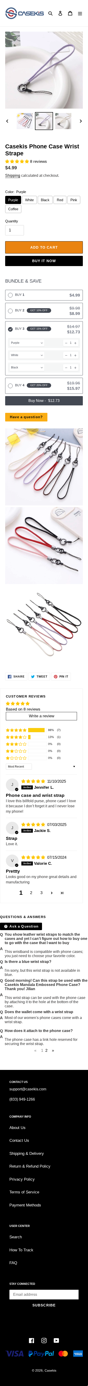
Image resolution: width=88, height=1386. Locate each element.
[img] (33, 781)
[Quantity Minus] (66, 343)
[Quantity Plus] (75, 343)
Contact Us (19, 1140)
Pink (73, 200)
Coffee (13, 209)
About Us (17, 1127)
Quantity (11, 221)
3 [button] (41, 893)
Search (15, 1237)
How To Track (21, 1250)
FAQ (13, 1263)
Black (45, 200)
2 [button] (31, 893)
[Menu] (80, 13)
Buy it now (44, 261)
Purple (13, 200)
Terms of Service (24, 1192)
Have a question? (26, 417)
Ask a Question (23, 926)
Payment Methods (25, 1205)
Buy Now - (44, 401)
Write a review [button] (41, 716)
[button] (17, 161)
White (29, 200)
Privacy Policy (22, 1179)
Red (60, 200)
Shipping (12, 175)
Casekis (50, 1370)
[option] (24, 121)
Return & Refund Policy (29, 1166)
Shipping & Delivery (26, 1153)
